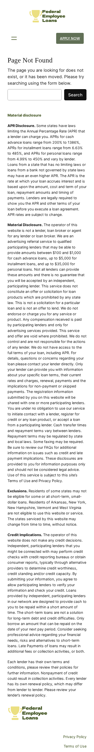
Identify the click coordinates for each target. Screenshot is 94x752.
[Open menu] (14, 38)
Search (75, 94)
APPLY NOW (70, 38)
